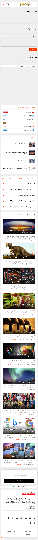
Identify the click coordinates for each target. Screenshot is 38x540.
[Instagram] (12, 518)
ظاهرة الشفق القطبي (25, 381)
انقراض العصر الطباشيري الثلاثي (21, 257)
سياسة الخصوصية (11, 531)
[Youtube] (26, 518)
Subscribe (19, 481)
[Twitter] (34, 518)
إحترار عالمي (28, 332)
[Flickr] (21, 518)
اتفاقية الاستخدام (27, 531)
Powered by (23, 486)
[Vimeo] (30, 518)
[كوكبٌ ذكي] (25, 5)
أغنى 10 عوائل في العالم (21, 143)
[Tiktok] (8, 518)
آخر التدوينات (31, 137)
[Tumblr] (30, 523)
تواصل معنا (27, 534)
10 (32, 453)
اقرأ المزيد (24, 239)
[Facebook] (17, 518)
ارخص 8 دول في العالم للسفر (19, 160)
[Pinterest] (34, 523)
